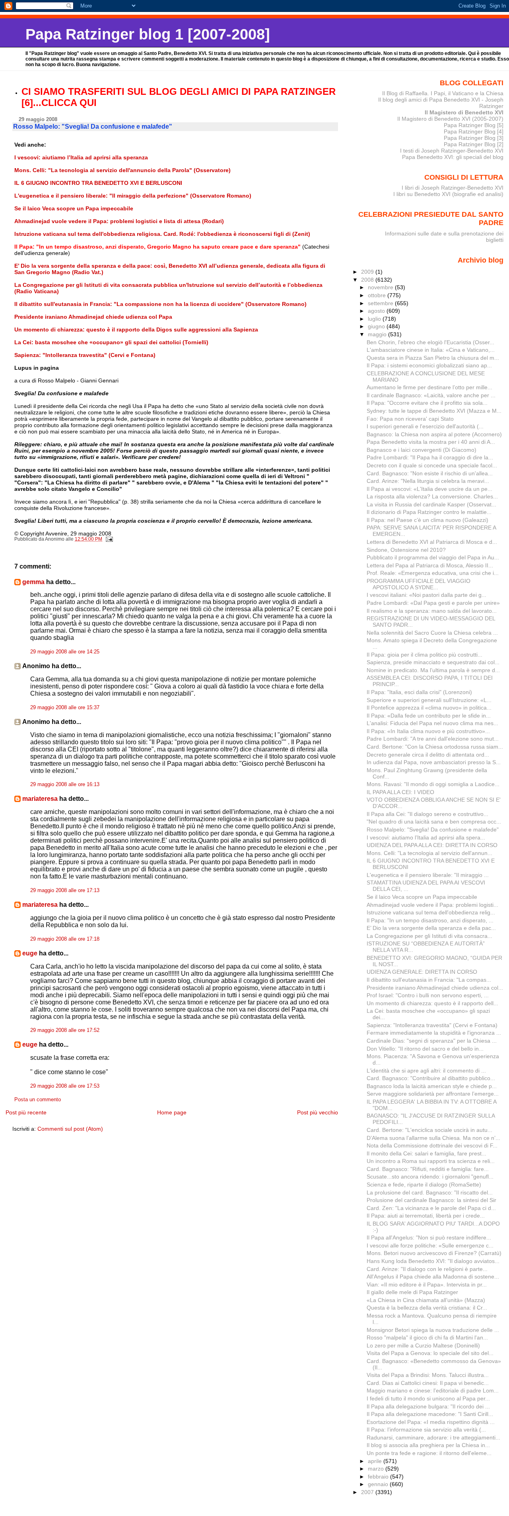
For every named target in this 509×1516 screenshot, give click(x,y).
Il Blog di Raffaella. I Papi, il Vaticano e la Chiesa (442, 93)
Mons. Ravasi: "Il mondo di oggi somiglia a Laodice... (433, 784)
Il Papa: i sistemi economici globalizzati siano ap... (429, 365)
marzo (376, 1468)
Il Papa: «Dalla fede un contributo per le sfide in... (429, 715)
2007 (368, 1492)
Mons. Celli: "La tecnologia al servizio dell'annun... (429, 853)
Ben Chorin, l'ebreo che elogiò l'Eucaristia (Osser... (430, 342)
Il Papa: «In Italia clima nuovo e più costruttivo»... (428, 731)
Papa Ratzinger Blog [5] (473, 125)
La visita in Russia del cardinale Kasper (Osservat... (431, 504)
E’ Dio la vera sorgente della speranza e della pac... (431, 928)
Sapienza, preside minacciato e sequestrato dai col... (433, 662)
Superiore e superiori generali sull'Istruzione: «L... (429, 700)
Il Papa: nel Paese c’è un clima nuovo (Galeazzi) (427, 520)
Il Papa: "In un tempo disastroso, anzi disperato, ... (430, 920)
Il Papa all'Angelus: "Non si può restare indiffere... (429, 1237)
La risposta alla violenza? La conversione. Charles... (432, 496)
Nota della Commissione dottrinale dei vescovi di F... (432, 1145)
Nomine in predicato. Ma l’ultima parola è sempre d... (433, 670)
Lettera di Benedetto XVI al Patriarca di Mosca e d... (432, 542)
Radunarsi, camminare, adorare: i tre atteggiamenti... (433, 1437)
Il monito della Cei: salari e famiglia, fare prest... (426, 1153)
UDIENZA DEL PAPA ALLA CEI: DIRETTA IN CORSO (432, 845)
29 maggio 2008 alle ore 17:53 (64, 1086)
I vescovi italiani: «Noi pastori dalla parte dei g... (426, 595)
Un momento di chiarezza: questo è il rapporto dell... (432, 1003)
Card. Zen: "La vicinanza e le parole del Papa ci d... (431, 1208)
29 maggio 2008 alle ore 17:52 (64, 1030)
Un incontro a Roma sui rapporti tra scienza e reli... (431, 1161)
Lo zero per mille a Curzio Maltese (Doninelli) (423, 1345)
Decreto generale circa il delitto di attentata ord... (428, 754)
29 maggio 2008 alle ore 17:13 (64, 890)
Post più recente (26, 1112)
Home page (172, 1112)
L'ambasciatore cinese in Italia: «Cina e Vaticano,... (431, 350)
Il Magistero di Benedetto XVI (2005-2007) (450, 119)
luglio (375, 319)
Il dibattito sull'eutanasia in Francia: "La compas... (429, 980)
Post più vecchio (317, 1112)
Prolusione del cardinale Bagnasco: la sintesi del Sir (431, 1200)
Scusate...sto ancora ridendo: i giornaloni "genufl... (430, 1176)
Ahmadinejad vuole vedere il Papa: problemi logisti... (432, 905)
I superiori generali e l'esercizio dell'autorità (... (425, 426)
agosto (377, 311)
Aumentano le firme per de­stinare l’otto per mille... (429, 387)
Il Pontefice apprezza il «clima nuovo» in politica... (429, 707)
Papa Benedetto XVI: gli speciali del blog (452, 157)
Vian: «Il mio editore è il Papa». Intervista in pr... (427, 1284)
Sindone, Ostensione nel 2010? (406, 550)
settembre (381, 303)
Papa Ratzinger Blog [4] (473, 131)
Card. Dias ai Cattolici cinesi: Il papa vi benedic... (428, 1383)
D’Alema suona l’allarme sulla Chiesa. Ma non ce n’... (433, 1138)
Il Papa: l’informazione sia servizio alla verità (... (426, 1429)
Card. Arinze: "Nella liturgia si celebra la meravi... (428, 481)
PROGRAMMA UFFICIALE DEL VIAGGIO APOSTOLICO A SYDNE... (418, 584)
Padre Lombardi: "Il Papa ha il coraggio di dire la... (430, 457)
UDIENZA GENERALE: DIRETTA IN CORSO (422, 972)
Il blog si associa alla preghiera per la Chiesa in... (428, 1445)
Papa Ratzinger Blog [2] (473, 144)
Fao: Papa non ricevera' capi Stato (410, 419)
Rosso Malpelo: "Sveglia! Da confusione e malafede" (433, 829)
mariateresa (40, 798)
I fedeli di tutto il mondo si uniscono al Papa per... (428, 1398)
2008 (368, 280)
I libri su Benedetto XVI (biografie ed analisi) (448, 194)
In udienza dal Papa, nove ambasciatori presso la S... (434, 762)
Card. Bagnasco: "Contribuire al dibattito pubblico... (431, 1078)
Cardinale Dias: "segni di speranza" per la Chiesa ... (432, 1040)
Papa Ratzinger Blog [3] (473, 138)
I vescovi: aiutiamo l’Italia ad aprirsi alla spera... (426, 837)
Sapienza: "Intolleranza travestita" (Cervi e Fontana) (432, 1025)
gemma (33, 582)
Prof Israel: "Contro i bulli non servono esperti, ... (428, 995)
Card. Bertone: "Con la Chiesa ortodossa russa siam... (435, 746)
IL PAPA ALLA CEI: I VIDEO (400, 792)
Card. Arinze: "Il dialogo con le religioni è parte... (427, 1269)
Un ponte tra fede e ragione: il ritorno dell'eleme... (429, 1453)
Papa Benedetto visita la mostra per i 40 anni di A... (431, 442)
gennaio (379, 1484)
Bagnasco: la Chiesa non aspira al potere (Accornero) (434, 434)
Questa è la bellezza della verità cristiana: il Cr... (427, 1307)
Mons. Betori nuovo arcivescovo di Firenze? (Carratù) (434, 1253)
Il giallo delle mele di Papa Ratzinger (412, 1292)
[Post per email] (108, 539)
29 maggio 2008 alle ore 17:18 (64, 939)
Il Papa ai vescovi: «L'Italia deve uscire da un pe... (429, 489)
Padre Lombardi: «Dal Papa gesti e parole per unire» (433, 603)
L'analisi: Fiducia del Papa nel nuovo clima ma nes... (432, 723)
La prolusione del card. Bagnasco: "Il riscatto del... (430, 1192)
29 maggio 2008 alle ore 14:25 (64, 652)
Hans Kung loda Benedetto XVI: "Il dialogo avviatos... (433, 1261)
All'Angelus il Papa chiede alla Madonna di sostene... (433, 1276)
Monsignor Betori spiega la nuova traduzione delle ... (433, 1330)
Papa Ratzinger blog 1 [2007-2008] (147, 34)
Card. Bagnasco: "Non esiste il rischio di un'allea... (430, 473)
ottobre (377, 295)
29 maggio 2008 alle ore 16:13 (64, 784)
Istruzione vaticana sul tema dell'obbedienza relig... (431, 912)
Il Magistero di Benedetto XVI (464, 112)
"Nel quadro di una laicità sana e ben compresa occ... (434, 821)
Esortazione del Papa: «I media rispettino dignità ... (431, 1422)
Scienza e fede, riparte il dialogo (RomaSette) (424, 1184)
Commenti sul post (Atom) (70, 1129)
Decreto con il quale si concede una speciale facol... (432, 465)
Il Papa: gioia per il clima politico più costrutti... (424, 654)
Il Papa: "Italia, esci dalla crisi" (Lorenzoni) (419, 692)
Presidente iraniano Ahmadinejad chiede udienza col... (435, 988)
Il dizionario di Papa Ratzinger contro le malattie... (429, 512)
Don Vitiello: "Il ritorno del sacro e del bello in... (425, 1048)
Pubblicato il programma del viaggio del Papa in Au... (433, 557)
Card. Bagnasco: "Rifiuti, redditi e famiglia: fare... (428, 1169)
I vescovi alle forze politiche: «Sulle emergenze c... (430, 1245)
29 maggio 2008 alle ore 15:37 (64, 707)
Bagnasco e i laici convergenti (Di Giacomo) (421, 450)
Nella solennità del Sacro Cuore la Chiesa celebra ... (432, 633)
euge (29, 953)
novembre (381, 287)
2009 (368, 272)
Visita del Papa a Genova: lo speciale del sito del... (430, 1353)
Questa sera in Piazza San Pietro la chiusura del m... (433, 358)
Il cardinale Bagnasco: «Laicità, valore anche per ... (431, 395)
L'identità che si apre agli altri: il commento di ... (426, 1070)
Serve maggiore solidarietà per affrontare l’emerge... (433, 1093)
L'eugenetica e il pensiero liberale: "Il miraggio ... (428, 875)
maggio (378, 334)
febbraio (379, 1476)
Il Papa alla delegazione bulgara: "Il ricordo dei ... (428, 1406)
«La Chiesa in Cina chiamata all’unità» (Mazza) (426, 1300)
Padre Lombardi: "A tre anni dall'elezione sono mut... (433, 738)
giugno (377, 326)
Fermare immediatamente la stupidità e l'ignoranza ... (434, 1033)
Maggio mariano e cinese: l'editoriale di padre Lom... (433, 1390)
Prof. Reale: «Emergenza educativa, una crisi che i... (433, 573)
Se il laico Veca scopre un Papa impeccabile (422, 897)
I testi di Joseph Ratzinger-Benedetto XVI (451, 150)
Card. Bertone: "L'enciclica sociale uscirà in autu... (429, 1130)
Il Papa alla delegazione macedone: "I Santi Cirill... (430, 1414)
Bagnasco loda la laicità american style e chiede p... (432, 1086)
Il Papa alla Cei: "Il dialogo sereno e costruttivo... (427, 814)
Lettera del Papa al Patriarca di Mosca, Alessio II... (430, 565)
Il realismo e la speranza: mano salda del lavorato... (432, 611)
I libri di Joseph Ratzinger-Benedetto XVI (452, 187)
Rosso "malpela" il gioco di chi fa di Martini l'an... (427, 1337)
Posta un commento (37, 1099)
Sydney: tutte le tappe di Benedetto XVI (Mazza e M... (434, 411)
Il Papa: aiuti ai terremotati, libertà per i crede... (426, 1215)
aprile (375, 1461)
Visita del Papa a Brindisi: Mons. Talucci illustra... (428, 1375)
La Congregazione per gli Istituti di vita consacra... (429, 936)
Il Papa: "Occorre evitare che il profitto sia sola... (427, 403)
